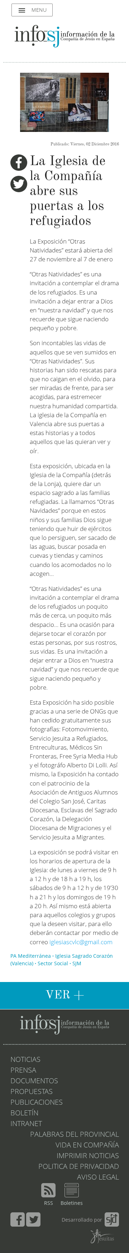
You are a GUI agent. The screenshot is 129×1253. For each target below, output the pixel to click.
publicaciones (36, 1102)
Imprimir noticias (88, 1156)
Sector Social (53, 963)
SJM (76, 963)
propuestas (31, 1092)
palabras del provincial (74, 1135)
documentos (34, 1081)
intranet (26, 1124)
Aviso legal (98, 1177)
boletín (24, 1113)
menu (32, 10)
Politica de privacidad (78, 1167)
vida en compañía (87, 1145)
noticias (25, 1060)
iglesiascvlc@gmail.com (81, 943)
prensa (23, 1070)
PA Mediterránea (30, 956)
